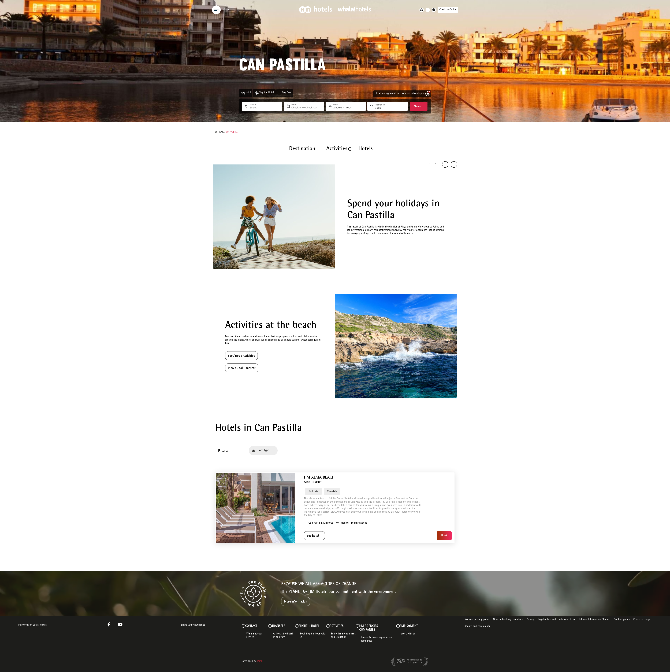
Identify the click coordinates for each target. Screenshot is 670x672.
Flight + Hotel (266, 92)
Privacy (530, 619)
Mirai (260, 661)
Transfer (278, 626)
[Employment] (398, 626)
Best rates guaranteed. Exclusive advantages (400, 93)
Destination (302, 149)
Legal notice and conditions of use (556, 619)
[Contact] (243, 626)
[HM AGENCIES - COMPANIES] (357, 626)
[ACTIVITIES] (328, 626)
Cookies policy (622, 619)
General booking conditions (508, 619)
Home (221, 132)
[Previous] (445, 164)
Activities (336, 149)
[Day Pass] (280, 93)
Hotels (365, 149)
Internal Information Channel (595, 619)
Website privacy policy (477, 619)
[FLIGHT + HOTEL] (297, 626)
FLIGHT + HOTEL (309, 626)
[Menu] (216, 9)
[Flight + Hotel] (257, 93)
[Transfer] (270, 626)
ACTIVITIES (337, 626)
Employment (409, 626)
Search (418, 106)
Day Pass (286, 92)
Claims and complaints (477, 626)
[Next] (454, 164)
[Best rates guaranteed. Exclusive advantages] (427, 93)
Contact (251, 626)
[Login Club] (422, 10)
